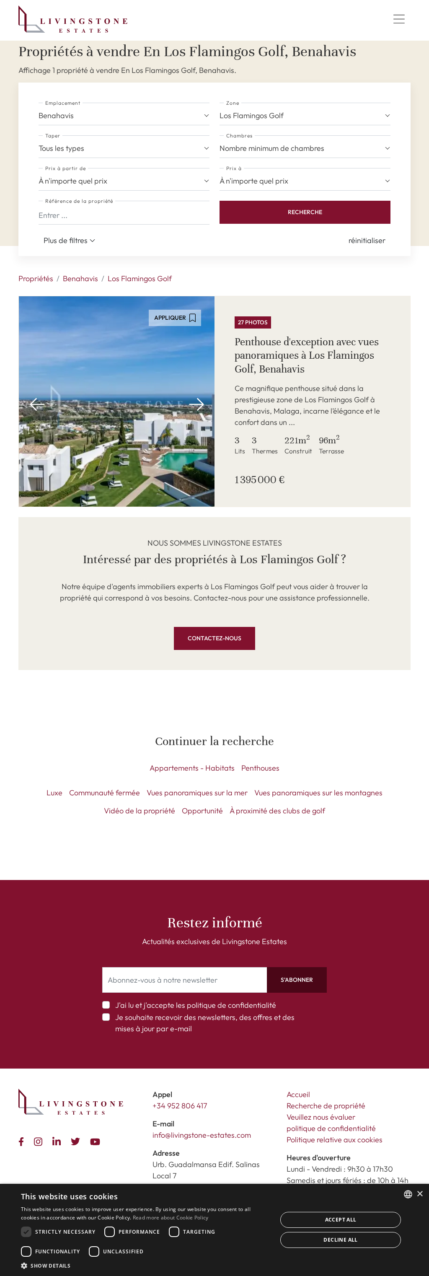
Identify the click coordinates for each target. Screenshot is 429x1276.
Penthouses (260, 768)
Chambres (239, 135)
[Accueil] (72, 19)
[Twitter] (77, 1141)
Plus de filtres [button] (66, 240)
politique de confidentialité (231, 1005)
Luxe (54, 792)
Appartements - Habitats (192, 768)
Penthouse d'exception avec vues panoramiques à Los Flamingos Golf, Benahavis (307, 355)
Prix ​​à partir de (65, 168)
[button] (367, 240)
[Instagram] (40, 1140)
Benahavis (80, 278)
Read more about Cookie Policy (171, 1217)
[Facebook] (22, 1141)
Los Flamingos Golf (140, 278)
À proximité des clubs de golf (277, 810)
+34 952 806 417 (179, 1105)
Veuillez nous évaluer (321, 1117)
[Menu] (399, 19)
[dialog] (214, 1230)
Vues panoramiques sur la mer (197, 792)
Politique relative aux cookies (334, 1139)
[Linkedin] (58, 1140)
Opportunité (202, 810)
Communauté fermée (104, 792)
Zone (232, 103)
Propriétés (35, 278)
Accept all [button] (341, 1219)
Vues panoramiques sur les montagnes (318, 792)
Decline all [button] (340, 1239)
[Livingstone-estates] (70, 1102)
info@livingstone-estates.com (201, 1135)
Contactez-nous (214, 638)
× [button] (419, 1194)
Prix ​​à (234, 168)
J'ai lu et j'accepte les (195, 1005)
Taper (52, 135)
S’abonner (297, 980)
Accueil (298, 1094)
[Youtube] (96, 1141)
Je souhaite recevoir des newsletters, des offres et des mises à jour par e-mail (205, 1022)
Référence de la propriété (79, 201)
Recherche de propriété (326, 1105)
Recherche (305, 212)
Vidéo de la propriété (139, 810)
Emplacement (62, 103)
